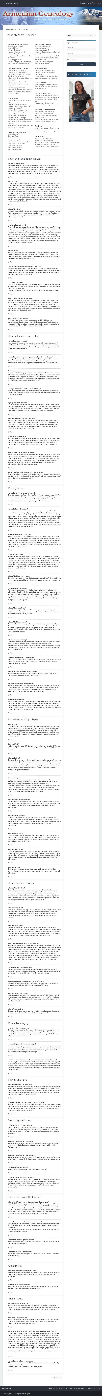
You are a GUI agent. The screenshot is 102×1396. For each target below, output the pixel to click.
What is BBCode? (13, 134)
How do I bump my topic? (16, 127)
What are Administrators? (43, 46)
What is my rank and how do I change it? (20, 89)
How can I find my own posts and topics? (47, 105)
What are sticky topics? (15, 146)
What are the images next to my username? (18, 85)
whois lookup (36, 1337)
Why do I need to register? (16, 46)
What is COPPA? (13, 48)
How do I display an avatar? (16, 88)
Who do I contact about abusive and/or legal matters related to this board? (47, 143)
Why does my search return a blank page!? (46, 100)
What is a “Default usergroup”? (44, 62)
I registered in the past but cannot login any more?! (20, 57)
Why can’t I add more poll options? (18, 110)
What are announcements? (16, 144)
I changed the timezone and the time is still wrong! (20, 79)
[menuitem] (17, 3)
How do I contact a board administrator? (47, 146)
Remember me (73, 60)
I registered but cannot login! (17, 52)
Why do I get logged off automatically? (20, 62)
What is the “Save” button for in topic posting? (19, 122)
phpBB (44, 410)
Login (68, 43)
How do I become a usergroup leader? (47, 56)
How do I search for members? (44, 103)
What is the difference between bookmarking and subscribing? (45, 112)
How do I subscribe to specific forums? (47, 119)
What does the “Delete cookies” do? (19, 63)
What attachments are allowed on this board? (47, 129)
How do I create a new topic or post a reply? (19, 101)
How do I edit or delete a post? (17, 104)
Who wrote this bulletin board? (44, 138)
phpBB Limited (12, 1307)
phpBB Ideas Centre (41, 1321)
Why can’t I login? (13, 54)
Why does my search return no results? (47, 97)
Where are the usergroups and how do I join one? (47, 53)
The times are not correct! (16, 76)
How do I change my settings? (17, 70)
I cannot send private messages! (45, 70)
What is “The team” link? (42, 63)
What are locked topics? (15, 147)
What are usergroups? (42, 50)
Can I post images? (14, 140)
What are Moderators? (42, 48)
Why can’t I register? (14, 50)
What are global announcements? (18, 142)
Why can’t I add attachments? (17, 116)
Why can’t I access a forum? (16, 114)
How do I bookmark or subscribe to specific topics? (46, 116)
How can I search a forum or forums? (46, 95)
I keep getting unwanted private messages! (45, 73)
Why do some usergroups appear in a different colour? (46, 59)
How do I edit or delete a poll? (17, 112)
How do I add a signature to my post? (19, 106)
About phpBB (40, 1309)
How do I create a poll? (15, 108)
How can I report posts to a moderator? (20, 120)
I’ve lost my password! (15, 60)
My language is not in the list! (17, 82)
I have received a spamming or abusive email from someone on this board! (47, 77)
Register (74, 43)
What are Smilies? (13, 138)
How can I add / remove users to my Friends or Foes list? (46, 87)
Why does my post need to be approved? (20, 125)
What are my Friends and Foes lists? (46, 85)
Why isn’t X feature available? (44, 140)
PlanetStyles (26, 1394)
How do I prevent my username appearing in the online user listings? (19, 73)
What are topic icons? (14, 149)
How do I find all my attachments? (45, 132)
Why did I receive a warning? (17, 118)
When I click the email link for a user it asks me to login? (19, 92)
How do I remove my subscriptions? (46, 121)
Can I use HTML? (13, 136)
